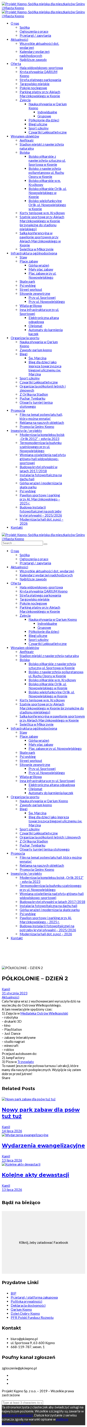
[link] (44, 1013)
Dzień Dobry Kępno (25, 1313)
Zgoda (26, 1423)
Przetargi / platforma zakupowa (34, 1297)
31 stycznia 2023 (14, 993)
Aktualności (10, 997)
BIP (13, 1293)
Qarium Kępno (21, 1309)
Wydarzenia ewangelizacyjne (43, 1145)
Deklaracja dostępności (28, 1305)
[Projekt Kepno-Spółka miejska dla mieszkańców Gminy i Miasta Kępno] (43, 8)
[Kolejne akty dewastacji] (21, 1164)
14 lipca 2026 (12, 1131)
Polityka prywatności (26, 1301)
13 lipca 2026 (12, 1160)
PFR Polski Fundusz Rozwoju (32, 1317)
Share (6, 1078)
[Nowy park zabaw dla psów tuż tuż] (29, 1099)
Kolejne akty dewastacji (35, 1175)
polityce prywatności (17, 1415)
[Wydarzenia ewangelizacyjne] (25, 1135)
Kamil (6, 989)
